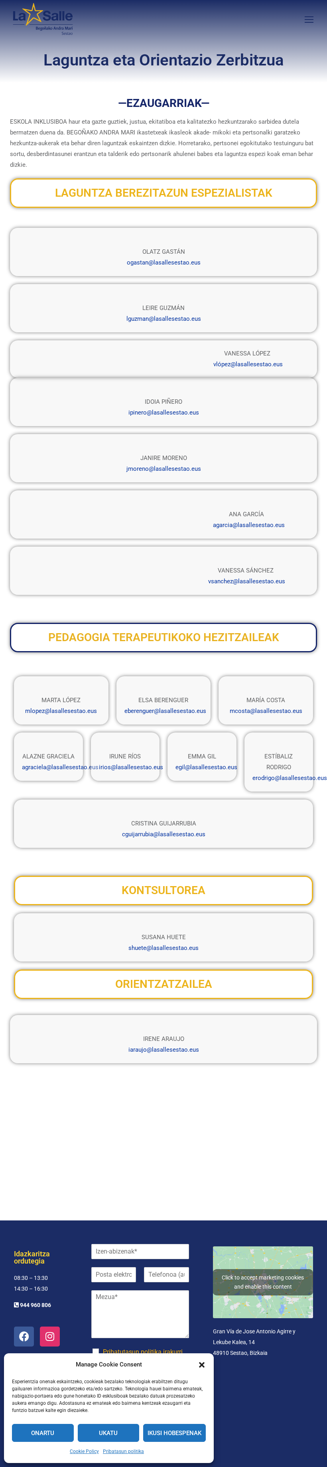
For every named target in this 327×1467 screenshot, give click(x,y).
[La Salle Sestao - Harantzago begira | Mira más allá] (43, 19)
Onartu (42, 1433)
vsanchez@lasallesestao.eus (246, 581)
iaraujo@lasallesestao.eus (163, 1049)
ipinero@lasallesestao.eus (163, 412)
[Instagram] (50, 1337)
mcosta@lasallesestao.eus (266, 711)
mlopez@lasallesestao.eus (61, 711)
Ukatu (108, 1433)
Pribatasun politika (123, 1451)
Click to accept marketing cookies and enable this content (263, 1282)
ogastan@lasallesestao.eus (164, 262)
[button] (202, 1365)
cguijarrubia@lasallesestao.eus (163, 834)
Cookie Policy (84, 1451)
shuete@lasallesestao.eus (163, 948)
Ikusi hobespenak (174, 1433)
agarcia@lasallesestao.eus (249, 525)
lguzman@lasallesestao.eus (163, 318)
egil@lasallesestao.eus (206, 767)
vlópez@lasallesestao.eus (248, 364)
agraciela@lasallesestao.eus (60, 767)
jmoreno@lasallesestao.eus (163, 468)
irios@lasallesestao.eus (131, 767)
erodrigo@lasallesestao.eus (289, 778)
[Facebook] (24, 1337)
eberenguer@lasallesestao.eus (165, 711)
